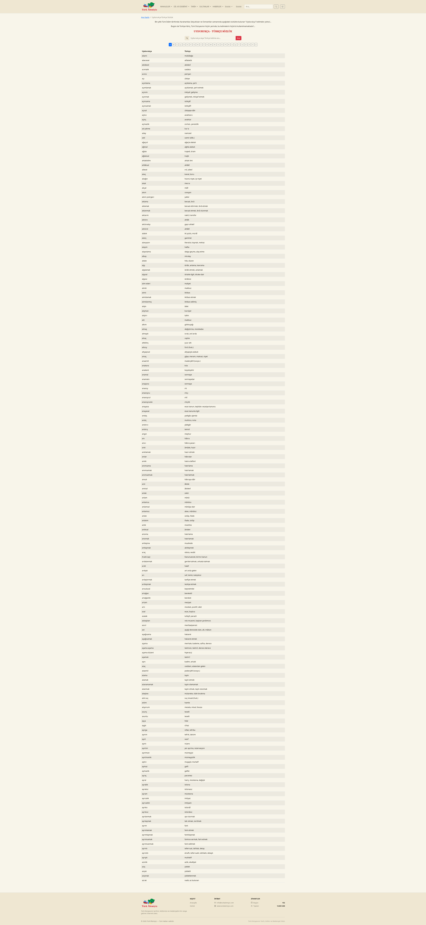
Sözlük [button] (228, 6)
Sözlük (239, 6)
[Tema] (282, 6)
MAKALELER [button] (165, 6)
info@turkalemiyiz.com (225, 903)
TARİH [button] (193, 6)
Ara (238, 38)
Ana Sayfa (145, 17)
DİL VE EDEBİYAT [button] (181, 6)
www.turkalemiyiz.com (225, 906)
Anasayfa (193, 903)
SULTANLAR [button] (204, 6)
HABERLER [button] (217, 6)
